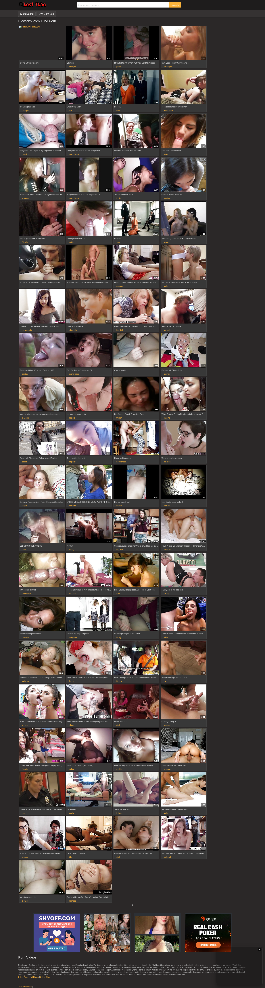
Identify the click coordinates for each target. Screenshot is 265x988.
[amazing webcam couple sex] (183, 745)
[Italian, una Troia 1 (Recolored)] (89, 745)
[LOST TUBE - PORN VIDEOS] (32, 6)
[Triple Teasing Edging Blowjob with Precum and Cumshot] (183, 394)
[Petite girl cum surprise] (89, 218)
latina (166, 154)
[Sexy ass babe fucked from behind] (183, 789)
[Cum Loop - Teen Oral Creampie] (183, 43)
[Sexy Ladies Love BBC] (89, 833)
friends (25, 242)
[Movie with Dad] (136, 701)
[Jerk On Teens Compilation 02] (89, 350)
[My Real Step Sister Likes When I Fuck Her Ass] (136, 745)
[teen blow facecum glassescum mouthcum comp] (42, 394)
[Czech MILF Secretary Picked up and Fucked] (42, 438)
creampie (168, 66)
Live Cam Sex (46, 14)
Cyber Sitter (45, 977)
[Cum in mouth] (136, 350)
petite (71, 242)
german (167, 374)
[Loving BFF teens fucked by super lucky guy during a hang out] (42, 745)
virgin (24, 506)
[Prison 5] (136, 218)
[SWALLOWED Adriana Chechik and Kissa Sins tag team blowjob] (42, 701)
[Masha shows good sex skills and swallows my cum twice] (89, 262)
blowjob (72, 66)
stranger (25, 198)
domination (168, 110)
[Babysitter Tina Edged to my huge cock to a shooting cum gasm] (42, 131)
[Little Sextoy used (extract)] (183, 482)
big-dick (25, 154)
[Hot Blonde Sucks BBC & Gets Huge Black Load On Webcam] (42, 658)
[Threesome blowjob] (42, 570)
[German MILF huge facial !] (183, 350)
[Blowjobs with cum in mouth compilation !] (89, 131)
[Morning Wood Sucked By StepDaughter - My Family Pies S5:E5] (136, 262)
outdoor (167, 198)
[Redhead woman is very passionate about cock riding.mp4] (89, 570)
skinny (166, 242)
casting (25, 374)
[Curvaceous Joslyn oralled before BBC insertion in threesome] (42, 789)
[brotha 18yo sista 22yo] (42, 27)
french (119, 418)
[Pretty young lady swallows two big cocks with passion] (42, 833)
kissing (25, 725)
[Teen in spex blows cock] (183, 438)
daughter (73, 637)
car (23, 286)
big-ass (167, 725)
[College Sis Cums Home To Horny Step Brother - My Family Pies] (42, 306)
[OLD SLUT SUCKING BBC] (42, 526)
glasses (25, 418)
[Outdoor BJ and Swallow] (183, 175)
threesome (26, 593)
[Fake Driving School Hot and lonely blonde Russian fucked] (136, 658)
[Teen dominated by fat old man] (183, 87)
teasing (167, 418)
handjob (25, 110)
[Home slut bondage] (136, 438)
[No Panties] (89, 789)
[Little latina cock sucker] (183, 131)
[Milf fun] (89, 526)
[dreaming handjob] (42, 87)
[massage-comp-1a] (183, 701)
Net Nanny (34, 977)
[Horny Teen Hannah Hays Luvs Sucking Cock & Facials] (136, 306)
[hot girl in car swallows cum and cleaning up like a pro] (42, 262)
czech (24, 462)
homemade (27, 330)
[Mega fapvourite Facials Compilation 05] (89, 175)
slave (71, 725)
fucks (118, 198)
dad (70, 110)
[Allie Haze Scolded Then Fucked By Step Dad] (136, 833)
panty (71, 813)
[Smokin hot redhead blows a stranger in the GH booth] (42, 175)
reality (119, 769)
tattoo (118, 813)
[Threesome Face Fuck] (136, 175)
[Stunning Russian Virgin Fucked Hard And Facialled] (42, 482)
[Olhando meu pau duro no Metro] (136, 131)
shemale (73, 330)
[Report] (21, 58)
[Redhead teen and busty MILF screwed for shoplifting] (183, 833)
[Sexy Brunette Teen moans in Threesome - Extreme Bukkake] (183, 614)
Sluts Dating (27, 14)
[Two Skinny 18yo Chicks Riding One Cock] (183, 218)
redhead (72, 593)
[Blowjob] (89, 43)
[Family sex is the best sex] (183, 570)
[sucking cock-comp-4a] (89, 394)
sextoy (167, 506)
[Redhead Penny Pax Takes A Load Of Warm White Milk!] (89, 877)
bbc (23, 813)
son (118, 110)
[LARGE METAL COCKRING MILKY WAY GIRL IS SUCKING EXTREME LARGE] (89, 482)
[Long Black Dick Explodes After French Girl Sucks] (136, 570)
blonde (119, 506)
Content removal (25, 987)
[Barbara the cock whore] (183, 306)
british (166, 637)
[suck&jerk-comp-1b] (42, 877)
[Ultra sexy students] (89, 306)
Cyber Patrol (23, 977)
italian (71, 769)
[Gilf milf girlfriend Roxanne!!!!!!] (42, 218)
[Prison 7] (136, 87)
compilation (74, 154)
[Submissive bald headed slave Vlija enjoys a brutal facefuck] (89, 701)
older (24, 549)
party (118, 66)
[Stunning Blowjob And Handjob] (136, 614)
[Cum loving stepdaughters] (89, 614)
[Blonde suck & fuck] (136, 482)
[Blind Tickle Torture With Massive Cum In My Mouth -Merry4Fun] (89, 658)
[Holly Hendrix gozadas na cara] (183, 658)
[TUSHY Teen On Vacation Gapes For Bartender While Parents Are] (183, 526)
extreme (72, 506)
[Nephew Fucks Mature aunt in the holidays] (183, 262)
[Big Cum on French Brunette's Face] (136, 394)
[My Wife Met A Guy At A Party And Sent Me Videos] (136, 43)
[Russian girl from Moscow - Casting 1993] (42, 350)
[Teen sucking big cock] (89, 438)
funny (71, 549)
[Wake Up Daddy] (89, 87)
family (166, 593)
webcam (25, 681)
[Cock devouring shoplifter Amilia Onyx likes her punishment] (136, 526)
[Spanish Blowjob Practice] (42, 614)
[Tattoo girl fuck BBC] (136, 789)
